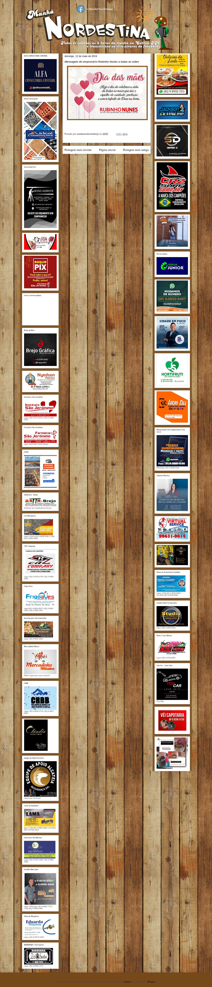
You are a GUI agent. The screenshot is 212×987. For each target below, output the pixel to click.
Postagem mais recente (78, 150)
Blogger (151, 981)
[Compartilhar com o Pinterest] (126, 134)
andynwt (127, 981)
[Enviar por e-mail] (117, 134)
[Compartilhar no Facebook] (124, 134)
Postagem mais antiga (136, 150)
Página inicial (107, 150)
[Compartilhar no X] (122, 134)
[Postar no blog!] (119, 134)
